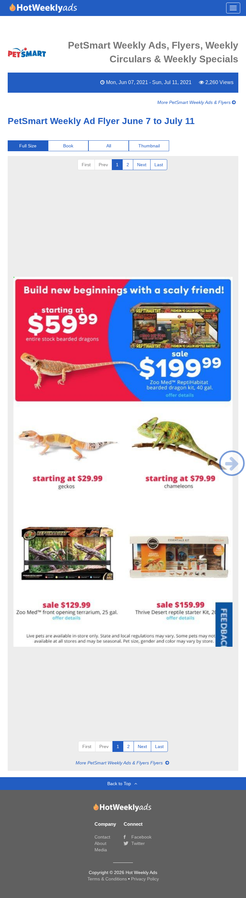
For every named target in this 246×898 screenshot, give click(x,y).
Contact (102, 836)
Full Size (28, 145)
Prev (103, 164)
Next (141, 164)
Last (158, 164)
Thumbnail (149, 145)
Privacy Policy (145, 878)
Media (100, 849)
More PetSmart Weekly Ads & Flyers (194, 102)
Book (68, 145)
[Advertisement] (123, 226)
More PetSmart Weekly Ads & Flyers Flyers (120, 762)
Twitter (137, 843)
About (100, 843)
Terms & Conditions (107, 878)
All (108, 145)
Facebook (141, 836)
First (86, 164)
